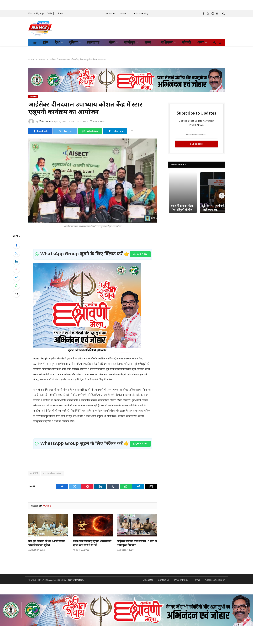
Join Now (141, 254)
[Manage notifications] (245, 620)
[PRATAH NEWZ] (40, 28)
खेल (112, 42)
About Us (125, 13)
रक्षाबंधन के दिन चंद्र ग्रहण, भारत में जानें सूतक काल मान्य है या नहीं (92, 542)
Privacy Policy (141, 13)
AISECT (34, 473)
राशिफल (167, 42)
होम (45, 42)
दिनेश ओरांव (45, 121)
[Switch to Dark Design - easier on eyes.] (215, 42)
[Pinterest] (16, 269)
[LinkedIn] (16, 261)
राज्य (148, 42)
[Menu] (35, 42)
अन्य (200, 42)
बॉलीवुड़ (129, 42)
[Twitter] (16, 253)
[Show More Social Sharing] (131, 131)
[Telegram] (16, 277)
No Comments (80, 121)
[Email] (16, 293)
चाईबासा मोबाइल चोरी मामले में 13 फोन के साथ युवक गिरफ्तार (137, 542)
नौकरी (186, 42)
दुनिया (73, 42)
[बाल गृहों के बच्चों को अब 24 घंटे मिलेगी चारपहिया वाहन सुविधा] (48, 525)
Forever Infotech (75, 579)
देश (57, 42)
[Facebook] (16, 245)
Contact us (110, 13)
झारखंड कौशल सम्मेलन (52, 473)
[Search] (223, 13)
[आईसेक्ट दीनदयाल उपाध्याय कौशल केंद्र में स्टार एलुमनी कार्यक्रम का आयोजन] (92, 181)
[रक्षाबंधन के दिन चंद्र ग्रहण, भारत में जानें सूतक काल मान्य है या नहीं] (93, 525)
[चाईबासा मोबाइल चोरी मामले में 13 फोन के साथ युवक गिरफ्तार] (137, 525)
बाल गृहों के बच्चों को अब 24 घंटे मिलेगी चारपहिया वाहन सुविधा (46, 542)
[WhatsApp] (16, 285)
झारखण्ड (93, 42)
